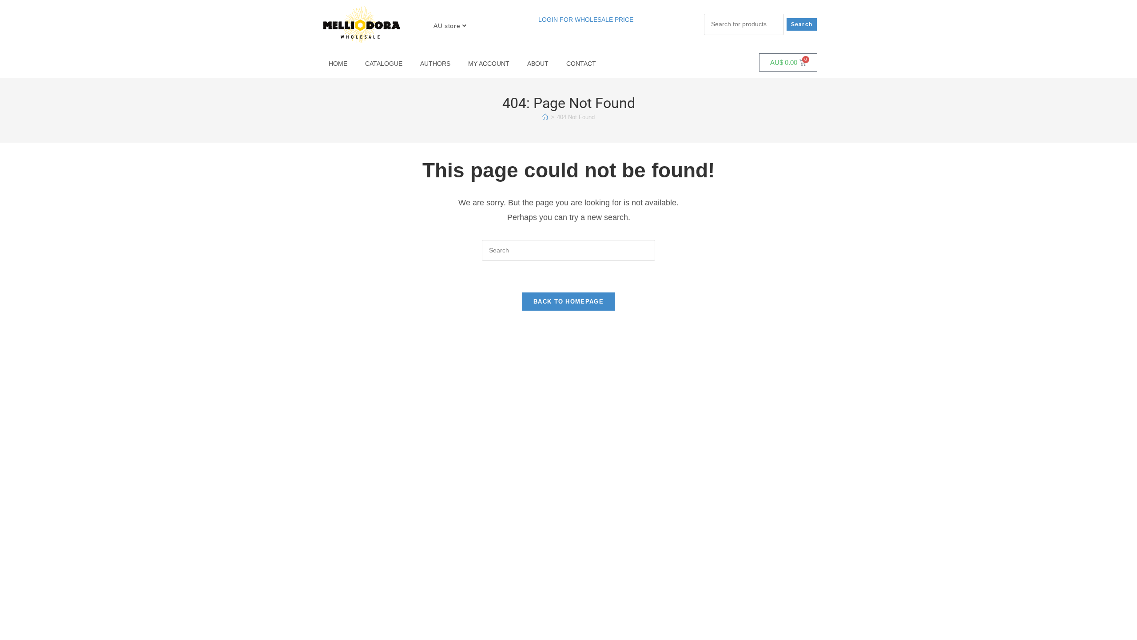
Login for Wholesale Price (585, 19)
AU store (447, 25)
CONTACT (581, 63)
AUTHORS (435, 63)
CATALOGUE (383, 63)
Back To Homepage (568, 301)
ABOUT (538, 63)
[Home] (545, 117)
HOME (338, 63)
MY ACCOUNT (488, 63)
